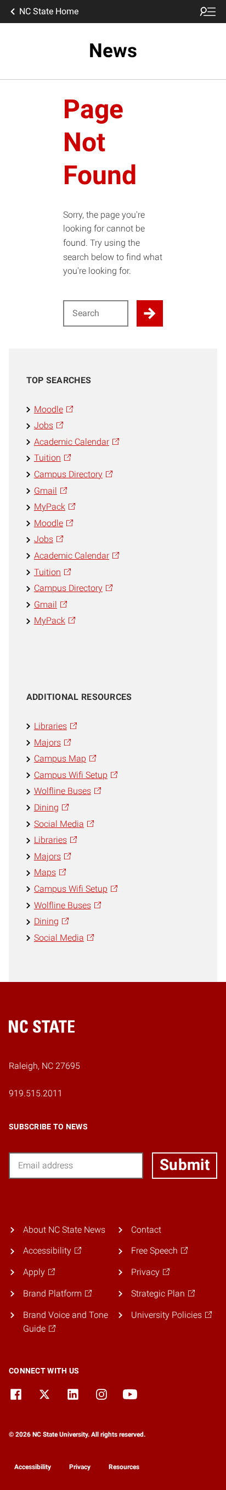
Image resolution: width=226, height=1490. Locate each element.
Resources (124, 1467)
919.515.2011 (36, 1093)
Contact (146, 1229)
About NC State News (64, 1229)
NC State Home (48, 11)
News (113, 51)
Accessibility (32, 1467)
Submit (185, 1165)
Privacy (80, 1467)
